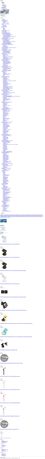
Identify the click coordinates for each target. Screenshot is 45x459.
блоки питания (5, 123)
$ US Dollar (3, 2)
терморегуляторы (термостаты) (7, 99)
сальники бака (5, 85)
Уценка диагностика (5, 107)
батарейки (4, 172)
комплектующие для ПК (5, 122)
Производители (3, 449)
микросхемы (4, 115)
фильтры (4, 100)
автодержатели (3, 228)
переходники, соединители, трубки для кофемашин (9, 41)
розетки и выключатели (6, 22)
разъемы (4, 119)
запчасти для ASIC (4, 31)
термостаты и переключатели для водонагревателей (9, 36)
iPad (3, 27)
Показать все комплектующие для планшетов (7, 140)
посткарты (4, 117)
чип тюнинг (4, 25)
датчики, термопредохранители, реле (7, 95)
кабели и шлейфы (5, 127)
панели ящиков (5, 97)
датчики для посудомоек (6, 61)
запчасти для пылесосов (32, 215)
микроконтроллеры (5, 176)
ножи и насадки (5, 45)
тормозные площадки (5, 149)
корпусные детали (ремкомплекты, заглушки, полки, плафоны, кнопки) (11, 96)
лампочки (4, 72)
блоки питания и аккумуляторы (7, 110)
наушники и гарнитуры (6, 158)
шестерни (4, 150)
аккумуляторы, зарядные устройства (7, 135)
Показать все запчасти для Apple (5, 30)
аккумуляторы (5, 154)
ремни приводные (5, 46)
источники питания (5, 103)
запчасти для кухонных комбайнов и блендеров (7, 44)
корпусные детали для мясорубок (7, 50)
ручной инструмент (4, 188)
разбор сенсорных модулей (6, 196)
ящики (4, 101)
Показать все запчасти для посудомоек (6, 66)
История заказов (4, 454)
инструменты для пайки (6, 190)
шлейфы (4, 121)
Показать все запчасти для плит (5, 59)
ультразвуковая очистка (6, 199)
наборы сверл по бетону (6, 194)
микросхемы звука (5, 177)
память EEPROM (5, 178)
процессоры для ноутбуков (6, 118)
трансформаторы (5, 182)
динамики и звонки (5, 155)
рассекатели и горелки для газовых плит (8, 57)
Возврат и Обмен (4, 442)
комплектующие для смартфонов (6, 152)
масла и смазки (5, 208)
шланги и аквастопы (5, 65)
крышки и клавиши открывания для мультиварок (9, 92)
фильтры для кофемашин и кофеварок (7, 43)
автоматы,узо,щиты (5, 21)
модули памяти (5, 116)
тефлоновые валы (5, 148)
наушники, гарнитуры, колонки (7, 129)
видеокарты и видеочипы (6, 111)
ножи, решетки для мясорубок (6, 51)
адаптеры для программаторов (6, 169)
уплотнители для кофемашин (6, 42)
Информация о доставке (4, 441)
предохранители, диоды (6, 74)
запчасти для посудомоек (26, 215)
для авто (3, 24)
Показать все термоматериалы (5, 205)
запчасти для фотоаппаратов (6, 126)
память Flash (4, 179)
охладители (4, 209)
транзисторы (4, 181)
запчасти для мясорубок (15, 215)
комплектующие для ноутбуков (5, 109)
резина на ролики (5, 146)
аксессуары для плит (5, 54)
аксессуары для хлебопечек (6, 91)
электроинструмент (5, 200)
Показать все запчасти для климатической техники (8, 38)
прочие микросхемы (5, 180)
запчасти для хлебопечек (5, 90)
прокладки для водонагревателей (7, 35)
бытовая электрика (4, 20)
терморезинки (4, 203)
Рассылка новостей (4, 455)
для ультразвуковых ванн (6, 206)
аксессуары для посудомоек (6, 60)
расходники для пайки (4, 184)
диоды (4, 173)
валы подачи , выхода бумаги (6, 142)
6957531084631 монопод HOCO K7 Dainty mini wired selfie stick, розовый (9, 429)
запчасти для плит (20, 215)
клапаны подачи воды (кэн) (6, 79)
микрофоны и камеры (5, 138)
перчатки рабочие (5, 195)
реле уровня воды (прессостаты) (7, 83)
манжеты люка (5, 81)
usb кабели (4, 153)
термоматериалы (4, 201)
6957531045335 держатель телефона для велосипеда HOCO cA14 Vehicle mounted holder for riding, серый (13, 310)
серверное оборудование (6, 130)
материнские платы (5, 114)
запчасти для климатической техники (6, 33)
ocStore (4, 457)
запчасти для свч (4, 71)
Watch (3, 29)
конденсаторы (4, 174)
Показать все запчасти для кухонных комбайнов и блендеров (9, 47)
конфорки (4, 55)
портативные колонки (5, 159)
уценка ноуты (4, 120)
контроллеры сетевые (5, 175)
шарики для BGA (5, 187)
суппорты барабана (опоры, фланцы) (7, 87)
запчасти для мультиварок (5, 48)
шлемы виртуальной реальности (7, 162)
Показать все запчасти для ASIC (5, 32)
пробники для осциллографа (6, 105)
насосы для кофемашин (6, 40)
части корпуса (4, 139)
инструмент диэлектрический (6, 189)
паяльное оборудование (4, 164)
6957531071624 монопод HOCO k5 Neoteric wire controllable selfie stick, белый (10, 389)
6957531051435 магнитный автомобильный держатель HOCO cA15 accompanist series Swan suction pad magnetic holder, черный (16, 323)
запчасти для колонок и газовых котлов (8, 34)
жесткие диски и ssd (5, 112)
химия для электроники (7, 217)
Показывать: (1, 233)
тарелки (4, 75)
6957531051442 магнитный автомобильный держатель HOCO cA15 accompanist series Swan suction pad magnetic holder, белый (16, 336)
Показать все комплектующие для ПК (6, 134)
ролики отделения (5, 147)
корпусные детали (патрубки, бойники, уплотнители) (9, 80)
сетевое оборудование (5, 131)
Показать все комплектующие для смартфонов (7, 163)
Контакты (3, 440)
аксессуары (4, 136)
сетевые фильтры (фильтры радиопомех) (8, 86)
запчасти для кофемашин (34, 214)
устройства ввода (5, 132)
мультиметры (4, 104)
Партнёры (3, 450)
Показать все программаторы (5, 170)
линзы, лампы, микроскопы (6, 192)
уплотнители (4, 64)
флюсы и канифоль (5, 186)
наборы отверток (5, 193)
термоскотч (4, 204)
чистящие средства (5, 133)
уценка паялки (5, 167)
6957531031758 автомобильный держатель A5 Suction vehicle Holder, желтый (10, 257)
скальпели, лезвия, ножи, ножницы (7, 197)
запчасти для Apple (15, 214)
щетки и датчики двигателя (6, 89)
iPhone (4, 28)
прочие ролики (5, 145)
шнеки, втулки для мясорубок (6, 52)
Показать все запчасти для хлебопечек (6, 93)
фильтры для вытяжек (5, 37)
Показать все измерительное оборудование (7, 108)
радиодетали (30, 216)
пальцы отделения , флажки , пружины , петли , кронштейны (10, 144)
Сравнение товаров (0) (3, 230)
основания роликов (5, 143)
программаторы (3, 168)
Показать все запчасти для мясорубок (6, 53)
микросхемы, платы (5, 157)
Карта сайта (3, 446)
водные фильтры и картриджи (6, 39)
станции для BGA (5, 198)
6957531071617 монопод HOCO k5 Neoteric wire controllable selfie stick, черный (10, 376)
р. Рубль (3, 3)
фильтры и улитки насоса (6, 88)
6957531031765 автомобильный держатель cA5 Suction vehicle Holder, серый (9, 283)
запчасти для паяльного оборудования (7, 165)
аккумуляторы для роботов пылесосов (7, 67)
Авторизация (4, 6)
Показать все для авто (4, 26)
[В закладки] (3, 274)
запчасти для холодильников (5, 94)
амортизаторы (4, 77)
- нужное (4, 214)
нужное (4, 19)
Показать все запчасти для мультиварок (6, 49)
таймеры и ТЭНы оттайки (6, 98)
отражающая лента (5, 202)
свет (3, 23)
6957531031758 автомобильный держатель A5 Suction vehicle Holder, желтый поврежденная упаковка (13, 270)
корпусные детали (5, 113)
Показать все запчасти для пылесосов (6, 70)
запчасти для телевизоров (6, 125)
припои (4, 185)
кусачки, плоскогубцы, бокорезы (7, 191)
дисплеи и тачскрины (5, 137)
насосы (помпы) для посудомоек (7, 62)
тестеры (4, 106)
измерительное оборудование (5, 102)
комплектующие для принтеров (5, 141)
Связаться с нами (4, 445)
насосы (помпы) (5, 82)
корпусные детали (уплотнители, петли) (8, 56)
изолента (4, 207)
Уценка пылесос (5, 69)
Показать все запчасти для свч (5, 76)
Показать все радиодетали (5, 183)
